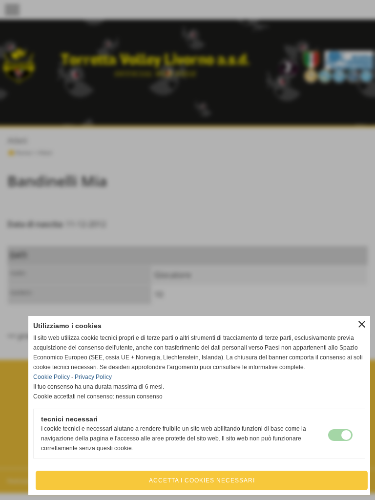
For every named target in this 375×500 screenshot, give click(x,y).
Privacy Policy (93, 377)
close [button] (362, 324)
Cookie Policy (51, 377)
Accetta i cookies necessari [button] (202, 480)
